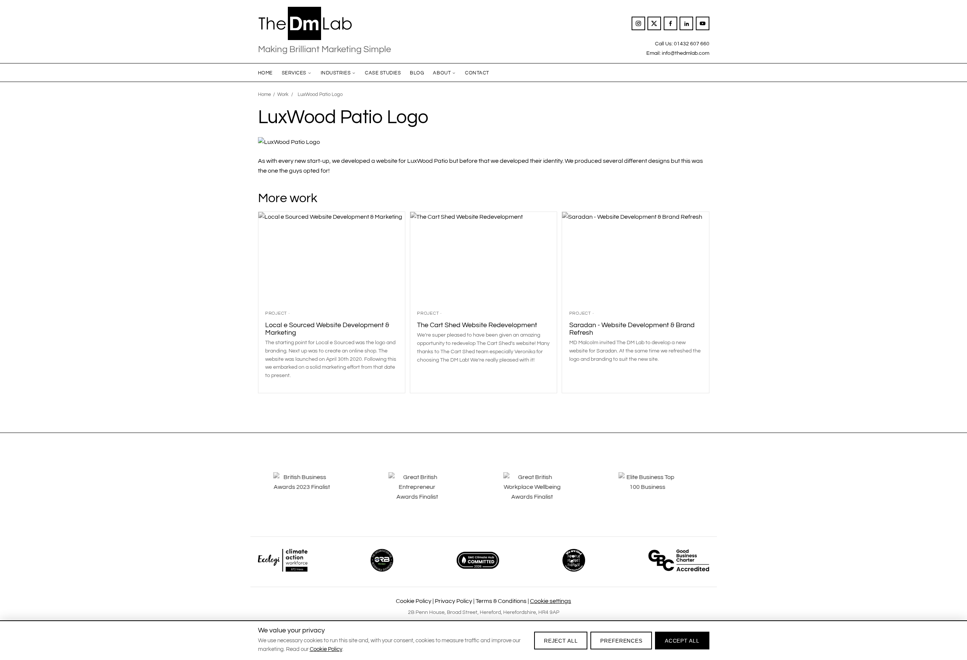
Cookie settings (550, 601)
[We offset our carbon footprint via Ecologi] (282, 560)
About (442, 73)
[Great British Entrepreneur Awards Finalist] (426, 492)
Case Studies (383, 73)
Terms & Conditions (501, 601)
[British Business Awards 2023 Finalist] (311, 492)
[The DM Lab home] (324, 23)
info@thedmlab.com (685, 53)
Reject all (561, 641)
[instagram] (638, 23)
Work (283, 94)
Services (294, 73)
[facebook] (670, 23)
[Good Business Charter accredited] (678, 560)
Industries (336, 73)
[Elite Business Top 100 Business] (656, 492)
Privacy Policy (453, 601)
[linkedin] (686, 23)
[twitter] (654, 23)
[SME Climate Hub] (477, 560)
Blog (417, 73)
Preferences (621, 641)
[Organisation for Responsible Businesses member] (382, 560)
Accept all (682, 641)
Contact (477, 73)
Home (265, 73)
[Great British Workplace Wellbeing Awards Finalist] (541, 492)
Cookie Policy (413, 601)
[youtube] (702, 23)
